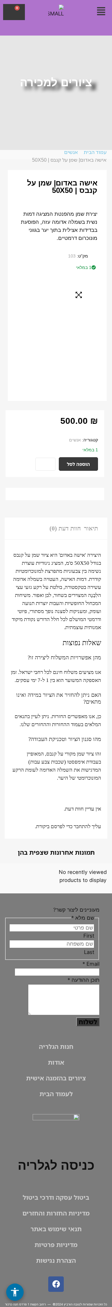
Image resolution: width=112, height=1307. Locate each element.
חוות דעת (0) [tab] (65, 528)
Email (91, 964)
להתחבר (82, 826)
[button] (101, 11)
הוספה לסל (78, 464)
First (88, 936)
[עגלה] (14, 12)
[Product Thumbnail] (78, 295)
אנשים (71, 152)
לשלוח (88, 1022)
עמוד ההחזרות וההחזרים (56, 724)
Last (89, 952)
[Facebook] (56, 1284)
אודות (56, 1062)
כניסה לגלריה (56, 1165)
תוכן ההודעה (84, 980)
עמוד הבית (95, 152)
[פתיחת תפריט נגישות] (15, 1292)
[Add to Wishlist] (45, 464)
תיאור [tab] (91, 528)
